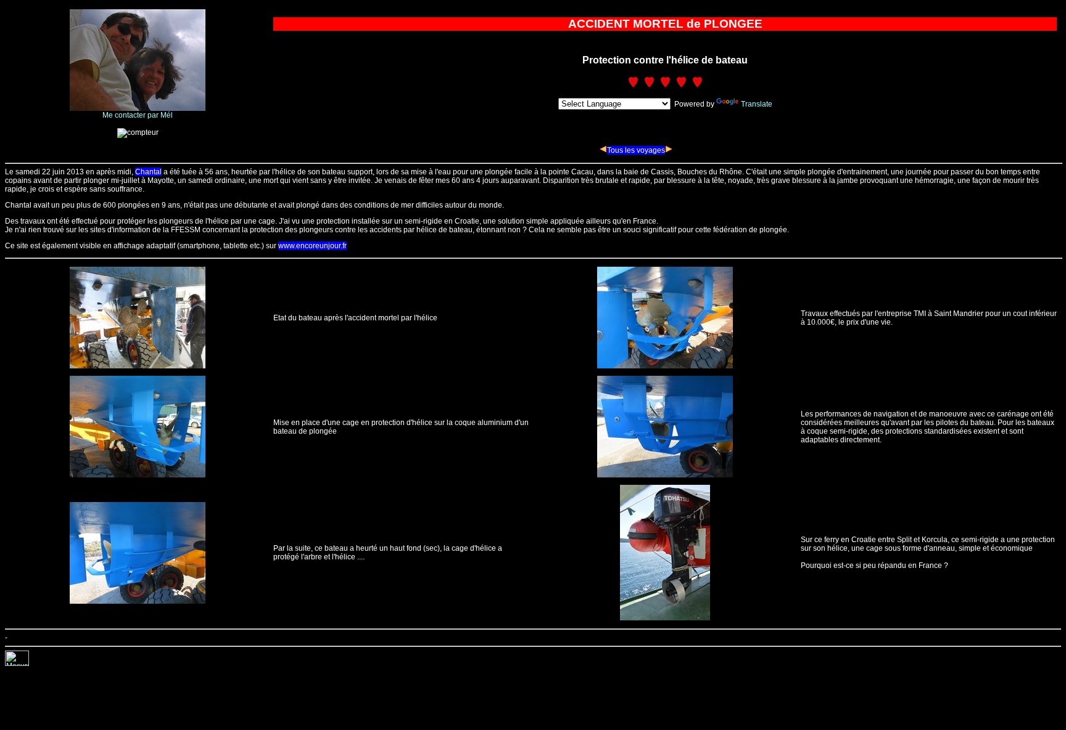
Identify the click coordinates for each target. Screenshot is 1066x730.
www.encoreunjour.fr (312, 245)
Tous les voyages (636, 150)
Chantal (148, 172)
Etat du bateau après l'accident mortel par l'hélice (355, 318)
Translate (756, 104)
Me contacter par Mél (137, 115)
